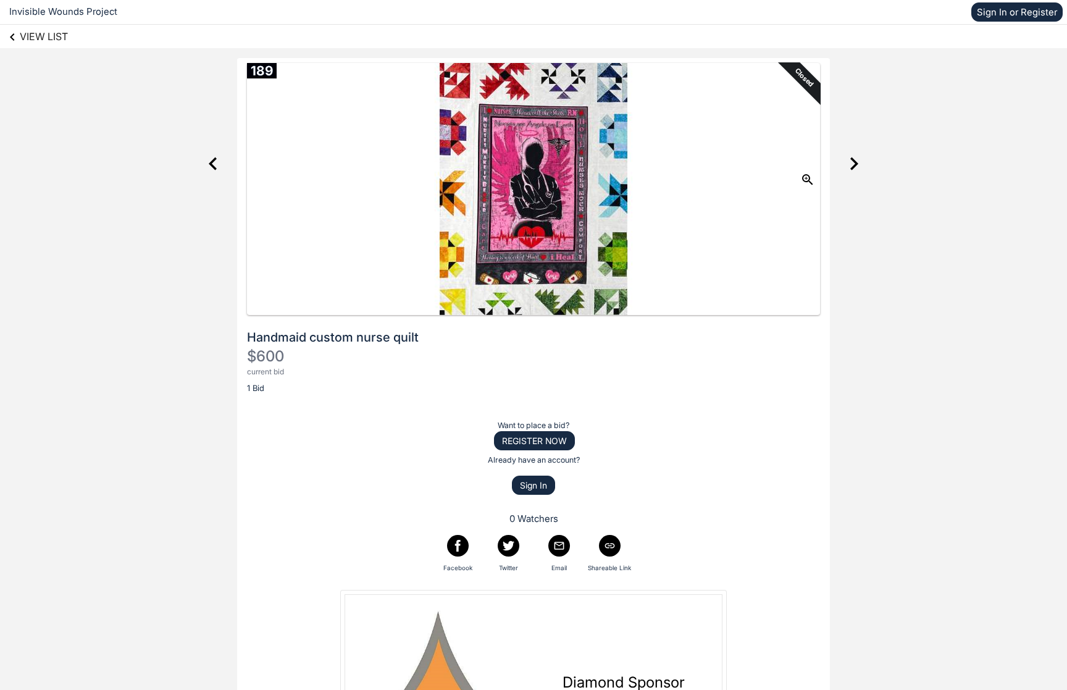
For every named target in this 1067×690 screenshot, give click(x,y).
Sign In (533, 485)
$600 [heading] (265, 356)
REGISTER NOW (534, 440)
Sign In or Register (1017, 12)
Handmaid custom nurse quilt (333, 337)
